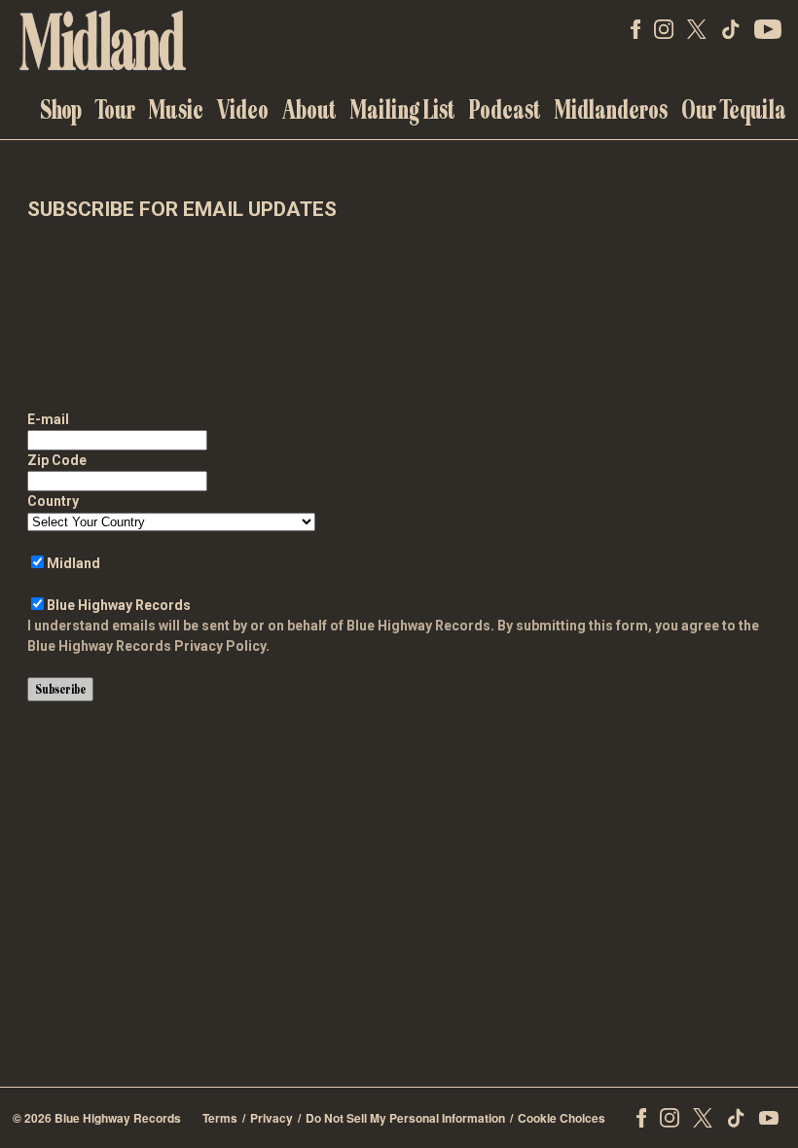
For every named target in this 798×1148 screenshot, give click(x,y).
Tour (115, 109)
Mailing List (402, 109)
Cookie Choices (561, 1118)
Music (176, 109)
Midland (73, 563)
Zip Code (57, 460)
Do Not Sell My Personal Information (405, 1118)
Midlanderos (611, 109)
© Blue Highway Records (97, 1118)
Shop (61, 109)
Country (53, 501)
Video (243, 109)
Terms (219, 1118)
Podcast (505, 109)
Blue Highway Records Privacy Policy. (148, 646)
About (309, 109)
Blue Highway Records (119, 605)
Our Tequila (733, 109)
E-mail (48, 419)
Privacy (271, 1118)
